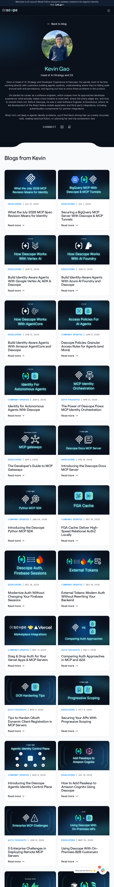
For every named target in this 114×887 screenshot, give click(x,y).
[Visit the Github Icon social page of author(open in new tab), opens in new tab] (69, 127)
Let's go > (59, 4)
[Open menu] (109, 11)
